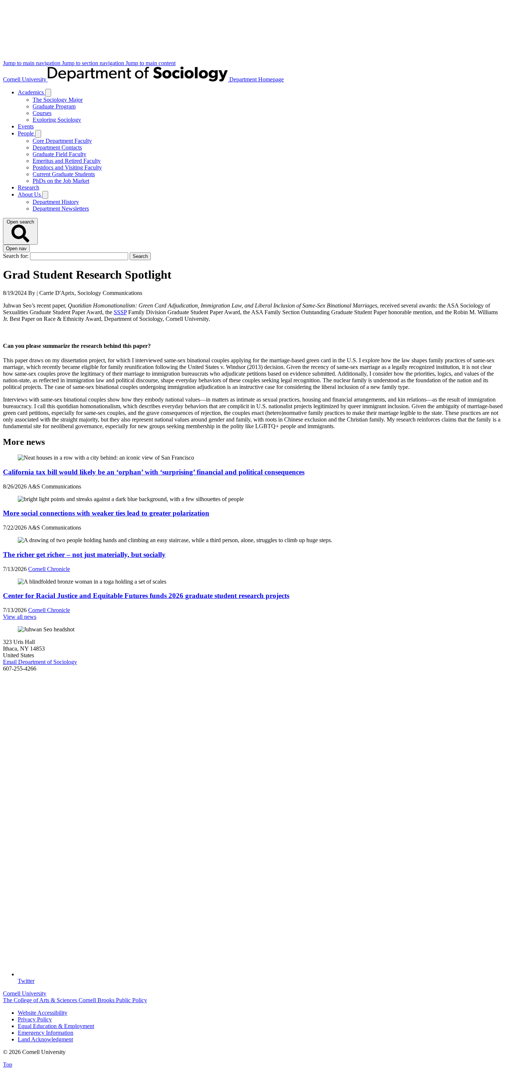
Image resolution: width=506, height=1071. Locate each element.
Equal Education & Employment (56, 1026)
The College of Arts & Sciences (41, 1000)
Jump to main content (151, 63)
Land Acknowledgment (45, 1039)
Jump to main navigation (32, 63)
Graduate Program (54, 106)
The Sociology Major (58, 100)
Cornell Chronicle (49, 569)
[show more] (48, 93)
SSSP (120, 312)
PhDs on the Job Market (61, 181)
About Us (30, 194)
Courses (42, 113)
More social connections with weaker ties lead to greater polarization (106, 513)
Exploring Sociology (57, 120)
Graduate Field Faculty (59, 154)
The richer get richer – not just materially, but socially (84, 554)
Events (26, 126)
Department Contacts (57, 147)
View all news (19, 617)
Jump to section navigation (94, 63)
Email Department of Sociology (40, 662)
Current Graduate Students (64, 174)
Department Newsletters (61, 208)
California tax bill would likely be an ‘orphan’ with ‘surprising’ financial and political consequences (153, 472)
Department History (56, 202)
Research (28, 187)
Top (7, 1064)
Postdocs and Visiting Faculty (67, 167)
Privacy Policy (35, 1019)
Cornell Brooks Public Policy (113, 1000)
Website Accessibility (42, 1013)
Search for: (16, 256)
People (26, 133)
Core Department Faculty (62, 141)
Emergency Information (45, 1033)
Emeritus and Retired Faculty (67, 161)
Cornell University (25, 79)
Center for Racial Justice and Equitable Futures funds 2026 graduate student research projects (146, 596)
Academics (31, 92)
